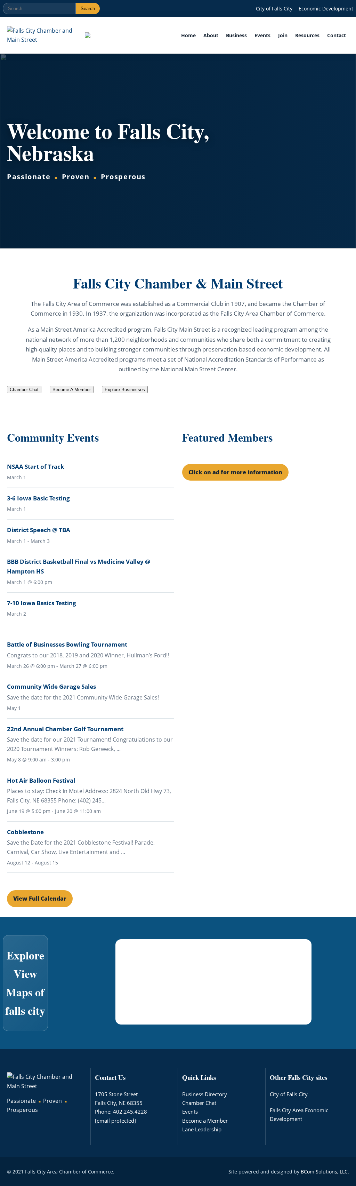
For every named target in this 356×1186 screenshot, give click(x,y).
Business (236, 35)
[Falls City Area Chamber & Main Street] (40, 35)
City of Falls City (274, 8)
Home (188, 35)
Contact (336, 35)
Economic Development (326, 8)
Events (262, 35)
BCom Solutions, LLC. (325, 1171)
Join (283, 35)
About (210, 35)
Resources (307, 35)
